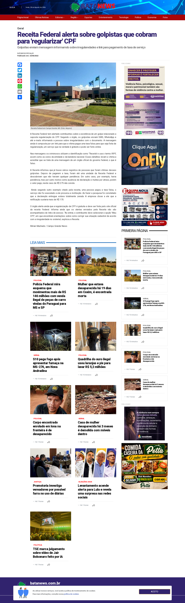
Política (138, 17)
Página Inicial (22, 17)
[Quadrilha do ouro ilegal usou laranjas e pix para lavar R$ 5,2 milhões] (95, 336)
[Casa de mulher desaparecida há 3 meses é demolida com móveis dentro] (95, 399)
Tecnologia (123, 17)
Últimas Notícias (42, 17)
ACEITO (154, 591)
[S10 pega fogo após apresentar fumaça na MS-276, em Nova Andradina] (50, 336)
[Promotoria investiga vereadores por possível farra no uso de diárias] (50, 462)
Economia (152, 17)
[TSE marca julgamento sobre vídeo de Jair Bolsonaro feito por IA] (50, 526)
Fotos (165, 17)
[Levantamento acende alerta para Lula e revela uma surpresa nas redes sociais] (95, 462)
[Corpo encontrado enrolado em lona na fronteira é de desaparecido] (50, 399)
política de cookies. (71, 594)
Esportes (88, 17)
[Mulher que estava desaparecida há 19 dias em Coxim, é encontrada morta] (95, 261)
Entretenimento (105, 17)
